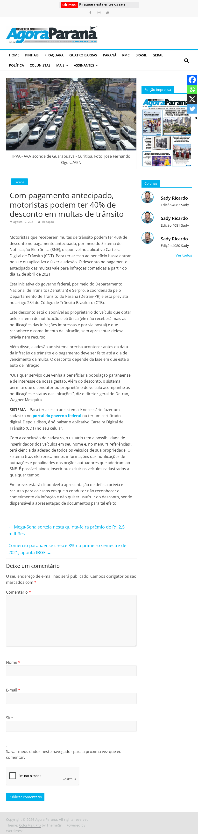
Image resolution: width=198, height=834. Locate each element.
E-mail (13, 690)
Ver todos (184, 255)
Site (9, 717)
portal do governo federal (57, 415)
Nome (13, 662)
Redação (48, 222)
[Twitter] (192, 109)
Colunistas (40, 65)
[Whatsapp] (192, 89)
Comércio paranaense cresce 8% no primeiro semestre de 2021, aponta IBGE (67, 548)
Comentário (18, 592)
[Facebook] (192, 80)
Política (16, 65)
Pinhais (32, 55)
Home (14, 55)
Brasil (141, 55)
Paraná (109, 55)
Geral (158, 55)
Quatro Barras (83, 55)
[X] (192, 99)
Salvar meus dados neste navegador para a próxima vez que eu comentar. (63, 754)
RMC (126, 55)
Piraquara (54, 55)
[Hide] (196, 118)
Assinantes (84, 65)
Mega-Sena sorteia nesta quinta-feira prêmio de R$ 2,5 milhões (66, 530)
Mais (60, 65)
